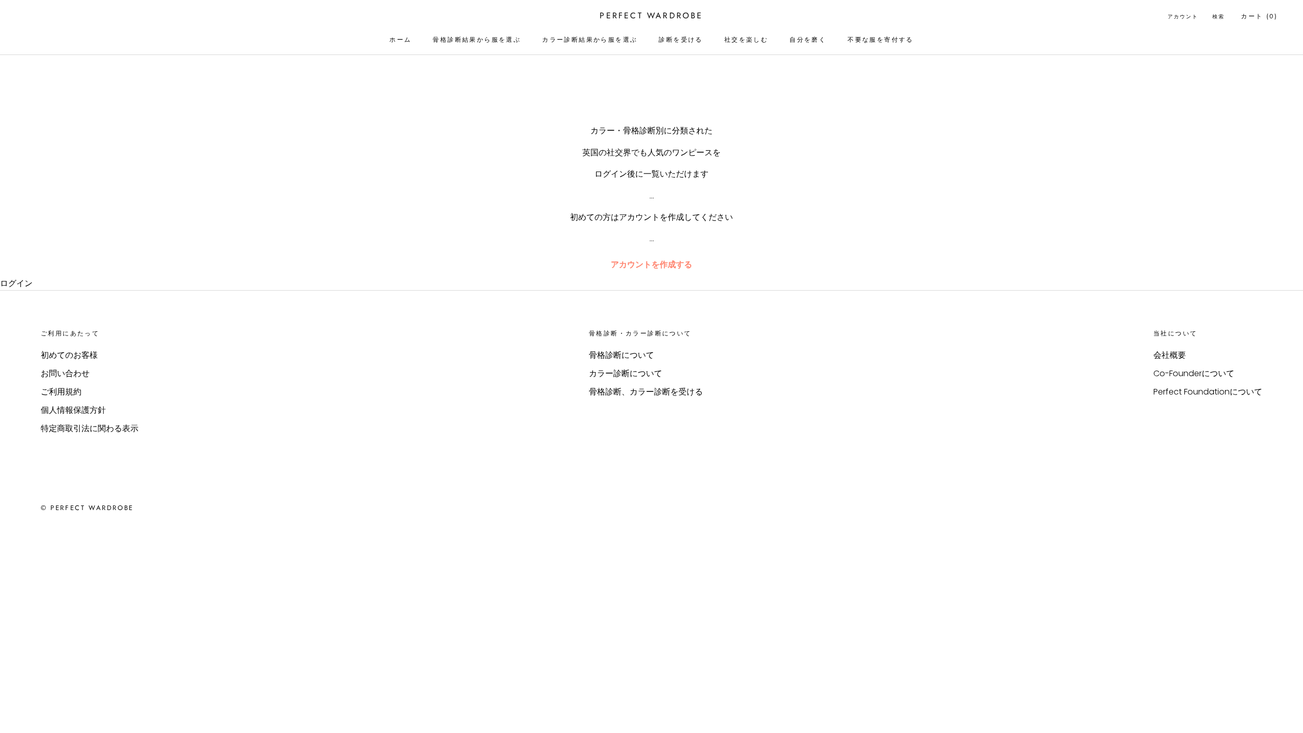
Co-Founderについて (1193, 373)
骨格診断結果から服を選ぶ (477, 39)
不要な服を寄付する (880, 39)
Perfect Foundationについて (1207, 392)
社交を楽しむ (746, 39)
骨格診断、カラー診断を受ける (646, 392)
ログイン (16, 283)
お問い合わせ (65, 373)
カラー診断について (625, 373)
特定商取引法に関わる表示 (89, 428)
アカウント (1183, 16)
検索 (1218, 16)
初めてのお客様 (69, 355)
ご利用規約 (61, 392)
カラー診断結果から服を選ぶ (589, 39)
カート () (1259, 16)
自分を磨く (807, 39)
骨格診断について (621, 355)
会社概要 (1169, 355)
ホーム (400, 39)
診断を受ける (680, 39)
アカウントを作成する (651, 264)
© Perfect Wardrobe (87, 508)
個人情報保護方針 (73, 410)
